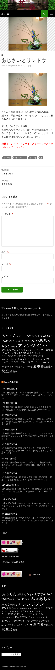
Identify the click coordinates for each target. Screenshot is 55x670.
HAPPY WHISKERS (10, 556)
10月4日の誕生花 (9, 388)
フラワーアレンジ (20, 362)
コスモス (22, 353)
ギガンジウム (35, 350)
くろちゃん (30, 335)
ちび (49, 335)
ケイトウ (15, 353)
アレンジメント (20, 158)
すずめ (41, 335)
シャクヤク (39, 353)
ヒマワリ (6, 362)
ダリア (16, 356)
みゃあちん (41, 340)
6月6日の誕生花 (8, 458)
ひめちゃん (8, 340)
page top (36, 574)
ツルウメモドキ (7, 359)
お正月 (20, 336)
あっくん (9, 335)
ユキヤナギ (5, 367)
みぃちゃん (23, 340)
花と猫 (5, 14)
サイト (5, 276)
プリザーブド (44, 362)
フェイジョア (7, 172)
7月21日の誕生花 (9, 429)
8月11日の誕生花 (9, 514)
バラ (47, 358)
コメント (7, 214)
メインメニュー (51, 13)
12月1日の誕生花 (9, 403)
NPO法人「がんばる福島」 (14, 561)
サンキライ (31, 353)
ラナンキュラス (16, 367)
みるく (5, 346)
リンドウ (33, 158)
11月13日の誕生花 (9, 499)
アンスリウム (8, 349)
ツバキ (40, 356)
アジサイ (7, 158)
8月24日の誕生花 (9, 415)
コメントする (26, 66)
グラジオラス (6, 353)
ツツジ (35, 356)
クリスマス (47, 349)
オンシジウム (23, 350)
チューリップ (25, 355)
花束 (15, 371)
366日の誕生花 (11, 382)
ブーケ (34, 362)
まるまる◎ (6, 182)
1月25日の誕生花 (9, 473)
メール (6, 264)
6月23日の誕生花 (9, 444)
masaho (16, 66)
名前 (5, 251)
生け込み (48, 366)
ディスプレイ (22, 358)
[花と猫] (11, 574)
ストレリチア (7, 355)
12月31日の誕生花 (9, 485)
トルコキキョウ (37, 359)
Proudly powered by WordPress (13, 666)
